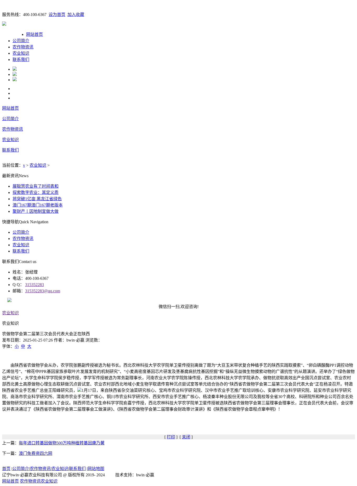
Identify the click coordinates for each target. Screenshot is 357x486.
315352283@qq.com (42, 291)
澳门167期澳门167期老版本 (38, 205)
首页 (6, 468)
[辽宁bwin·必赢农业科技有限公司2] (15, 74)
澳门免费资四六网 (35, 453)
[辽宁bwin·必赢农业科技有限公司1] (15, 69)
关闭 (186, 437)
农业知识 (21, 53)
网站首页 (34, 34)
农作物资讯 (23, 47)
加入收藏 (75, 14)
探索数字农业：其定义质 (36, 192)
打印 (171, 437)
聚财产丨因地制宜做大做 (36, 211)
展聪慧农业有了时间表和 (36, 186)
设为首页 (57, 14)
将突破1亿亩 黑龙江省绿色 (37, 199)
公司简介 (21, 40)
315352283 (34, 284)
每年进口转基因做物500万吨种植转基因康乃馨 (62, 443)
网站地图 (96, 468)
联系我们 (21, 59)
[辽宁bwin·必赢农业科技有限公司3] (15, 79)
